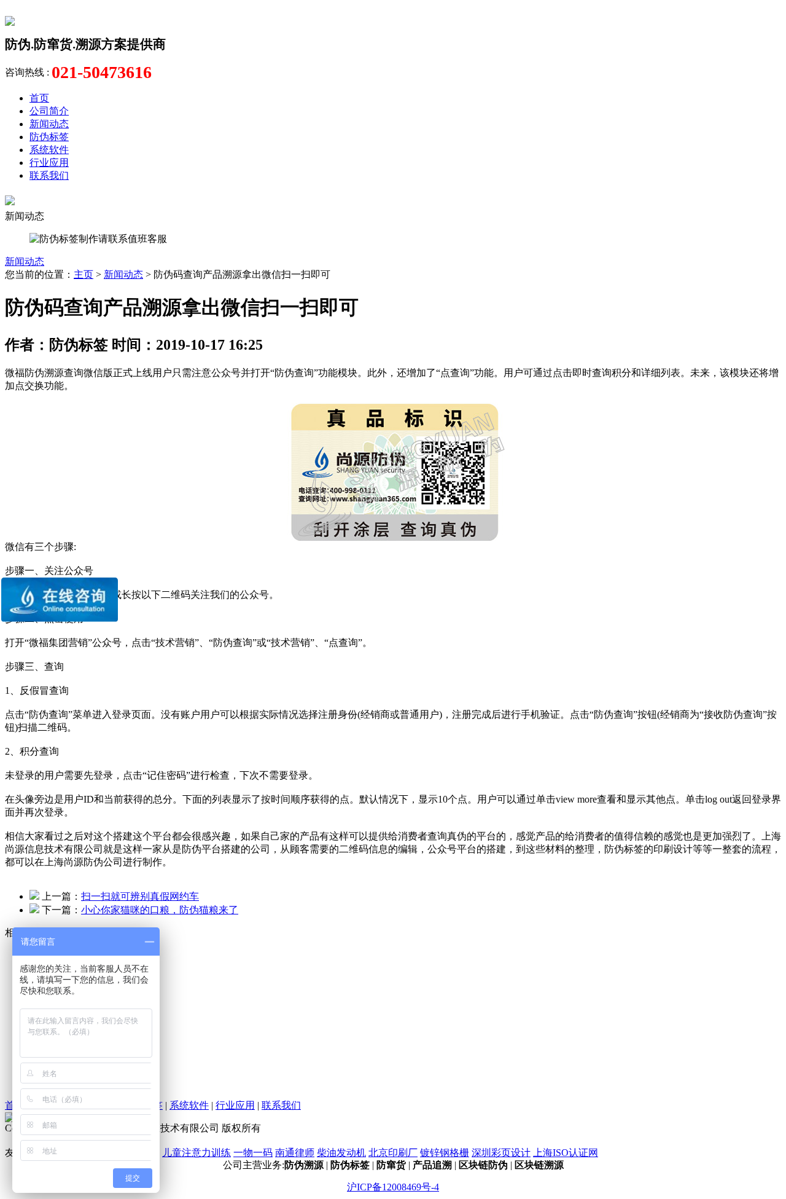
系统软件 (49, 149)
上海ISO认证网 (565, 1152)
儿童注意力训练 (196, 1152)
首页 (39, 98)
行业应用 (49, 162)
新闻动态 (49, 124)
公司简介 (49, 111)
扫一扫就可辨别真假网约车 (140, 896)
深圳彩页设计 (501, 1152)
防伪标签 (49, 137)
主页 (83, 274)
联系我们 (49, 175)
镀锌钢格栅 (444, 1152)
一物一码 (253, 1152)
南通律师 (294, 1152)
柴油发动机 (341, 1152)
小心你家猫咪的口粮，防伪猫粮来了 (159, 910)
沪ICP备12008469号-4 (393, 1187)
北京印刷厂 (393, 1152)
